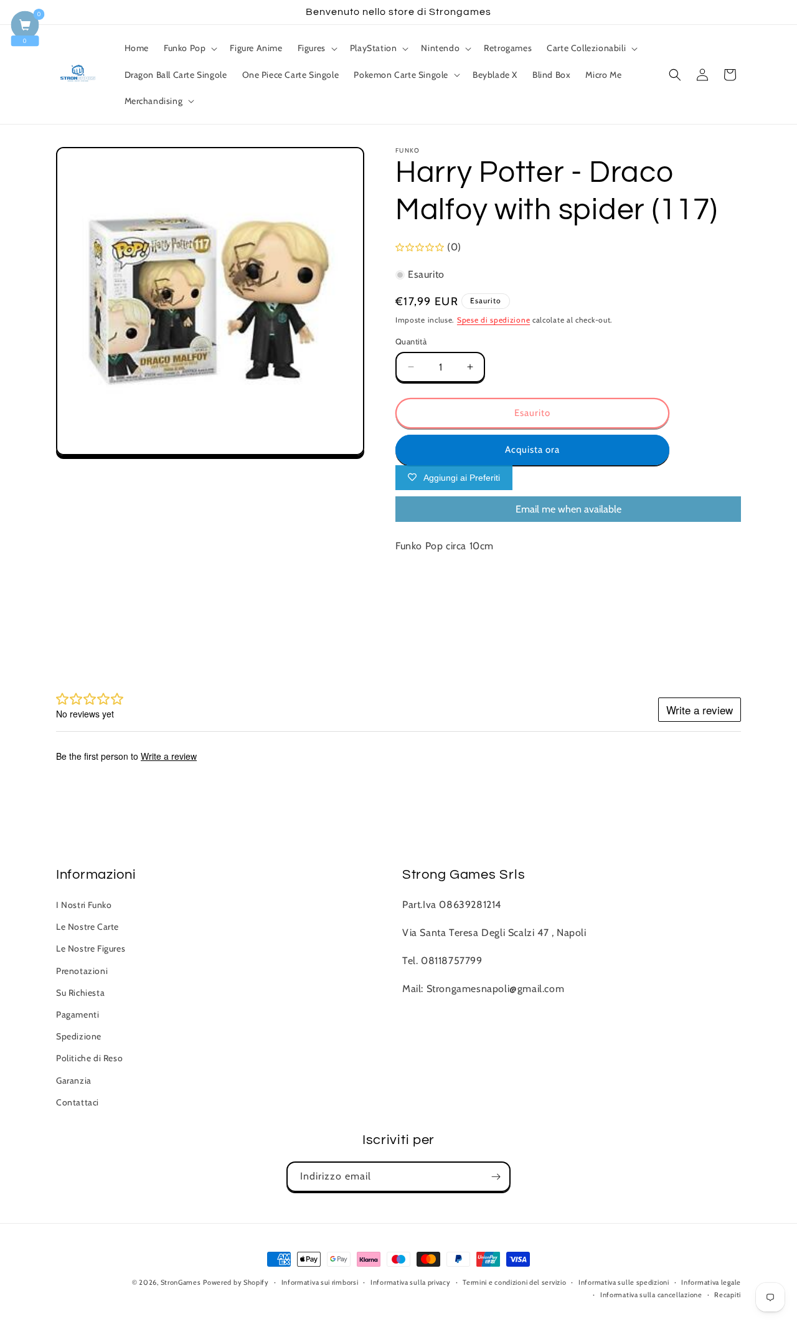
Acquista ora (532, 449)
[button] (189, 48)
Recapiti (727, 1294)
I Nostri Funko (83, 904)
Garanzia (74, 1080)
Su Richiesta (80, 992)
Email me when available (568, 509)
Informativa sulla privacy (410, 1282)
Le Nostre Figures (90, 949)
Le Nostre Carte (87, 927)
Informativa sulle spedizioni (623, 1282)
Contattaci (77, 1102)
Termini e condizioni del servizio (514, 1282)
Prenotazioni (82, 970)
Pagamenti (77, 1014)
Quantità (411, 341)
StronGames (181, 1282)
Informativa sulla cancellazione (651, 1294)
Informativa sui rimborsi (320, 1282)
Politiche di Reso (89, 1058)
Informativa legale (711, 1282)
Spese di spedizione (493, 319)
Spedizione (78, 1036)
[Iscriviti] (495, 1176)
